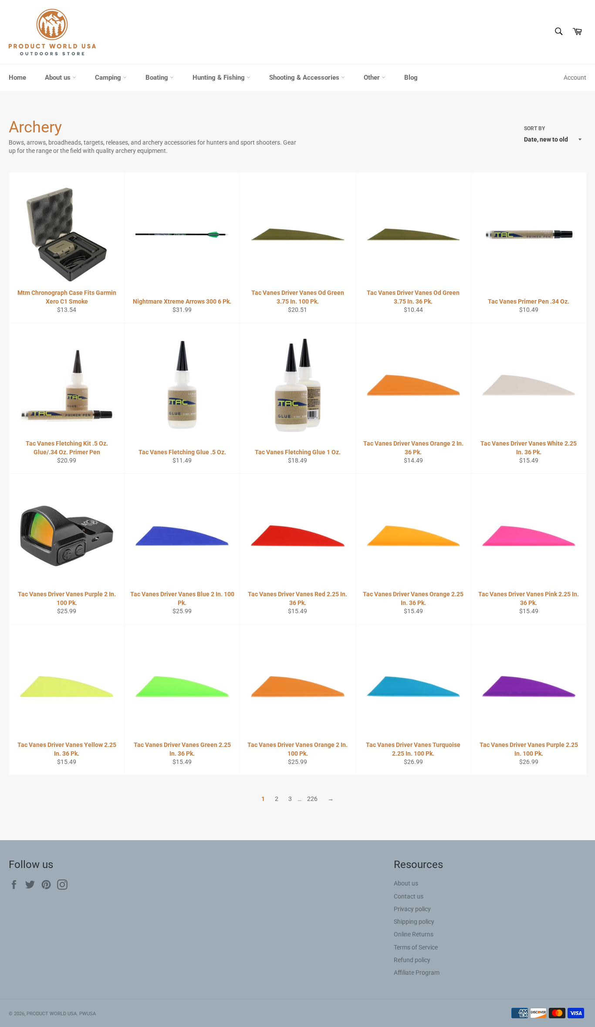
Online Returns (413, 934)
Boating (157, 77)
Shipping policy (414, 921)
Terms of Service (416, 947)
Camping (109, 77)
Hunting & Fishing (220, 77)
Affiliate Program (416, 972)
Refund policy (412, 959)
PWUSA (87, 1014)
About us (58, 77)
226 (312, 798)
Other (373, 77)
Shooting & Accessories (305, 77)
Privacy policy (412, 908)
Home (17, 77)
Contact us (408, 896)
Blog (411, 77)
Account (575, 77)
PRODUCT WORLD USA (52, 1014)
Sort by (534, 128)
